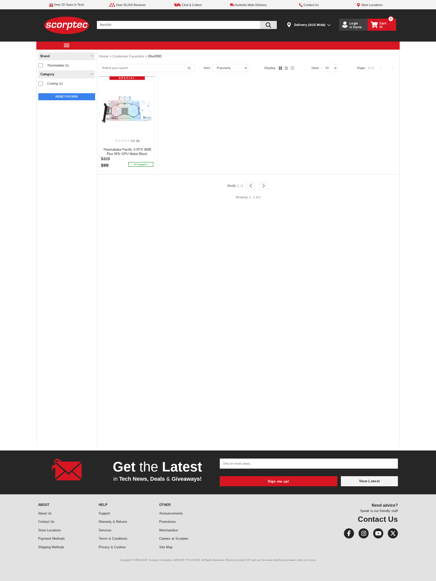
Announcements (171, 513)
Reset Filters (67, 96)
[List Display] (293, 69)
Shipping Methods (51, 547)
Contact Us (46, 522)
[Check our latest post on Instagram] (362, 534)
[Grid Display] (281, 69)
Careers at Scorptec (173, 538)
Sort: (207, 68)
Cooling (55, 83)
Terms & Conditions (113, 538)
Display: (270, 68)
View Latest (369, 481)
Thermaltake (58, 65)
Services (105, 530)
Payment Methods (51, 538)
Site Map (165, 547)
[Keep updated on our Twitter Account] (391, 534)
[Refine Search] (189, 68)
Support (104, 513)
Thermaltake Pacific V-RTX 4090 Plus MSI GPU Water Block (127, 152)
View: (315, 68)
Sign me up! (278, 481)
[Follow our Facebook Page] (347, 534)
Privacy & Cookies (112, 547)
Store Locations (49, 530)
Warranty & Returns (113, 522)
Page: (361, 68)
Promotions (167, 522)
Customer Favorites (129, 56)
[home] (67, 25)
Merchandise (168, 530)
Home (104, 56)
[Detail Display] (287, 69)
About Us (45, 513)
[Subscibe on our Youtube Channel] (376, 534)
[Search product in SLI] (268, 25)
